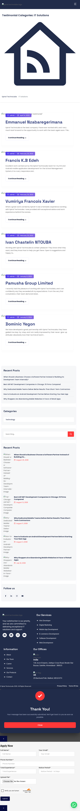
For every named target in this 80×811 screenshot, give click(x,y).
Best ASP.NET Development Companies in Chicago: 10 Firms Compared (32, 384)
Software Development (47, 638)
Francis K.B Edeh (22, 160)
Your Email (43, 750)
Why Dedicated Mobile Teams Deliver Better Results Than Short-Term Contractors (37, 389)
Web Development (46, 643)
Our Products (11, 672)
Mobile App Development (48, 629)
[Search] (71, 434)
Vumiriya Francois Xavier (30, 201)
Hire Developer (45, 620)
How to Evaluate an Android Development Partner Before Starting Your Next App (36, 394)
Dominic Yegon (20, 324)
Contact (9, 677)
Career (9, 664)
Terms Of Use (73, 686)
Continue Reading (16, 137)
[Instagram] (18, 635)
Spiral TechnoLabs (7, 686)
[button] (74, 805)
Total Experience (7, 767)
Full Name (4, 750)
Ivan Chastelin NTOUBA (28, 242)
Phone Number (6, 760)
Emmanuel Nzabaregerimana (34, 122)
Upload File (5, 777)
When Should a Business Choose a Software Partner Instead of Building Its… (41, 456)
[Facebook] (5, 635)
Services (9, 668)
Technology (10, 419)
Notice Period (45, 767)
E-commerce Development (49, 634)
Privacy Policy (62, 686)
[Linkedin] (11, 635)
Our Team (10, 659)
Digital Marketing (45, 625)
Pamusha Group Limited (29, 283)
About (8, 655)
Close (40, 725)
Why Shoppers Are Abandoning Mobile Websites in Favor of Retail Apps (32, 399)
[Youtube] (24, 635)
